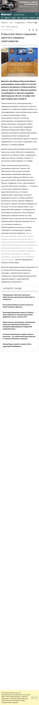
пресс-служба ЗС (12, 26)
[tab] (7, 17)
